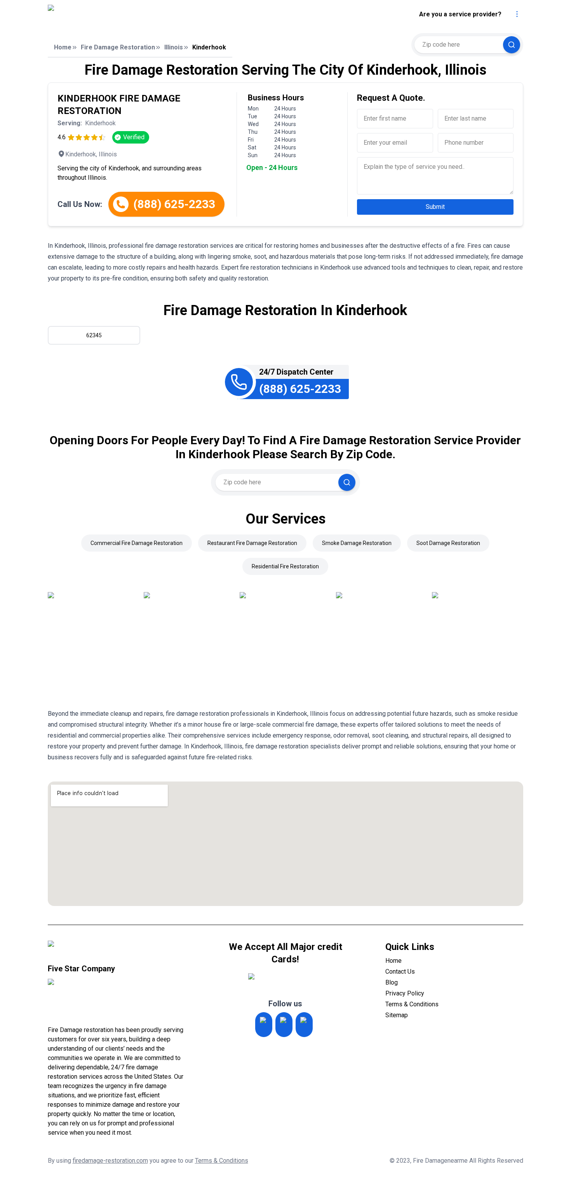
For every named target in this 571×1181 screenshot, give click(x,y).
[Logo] (116, 14)
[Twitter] (283, 1024)
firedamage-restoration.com (110, 1160)
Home (62, 47)
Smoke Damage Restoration (357, 543)
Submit (435, 206)
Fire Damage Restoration (118, 47)
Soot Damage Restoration (448, 543)
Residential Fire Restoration (285, 566)
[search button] (511, 44)
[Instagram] (263, 1024)
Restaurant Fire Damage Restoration (252, 543)
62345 (94, 335)
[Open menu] (517, 14)
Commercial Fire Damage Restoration (137, 543)
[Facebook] (304, 1024)
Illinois (173, 47)
